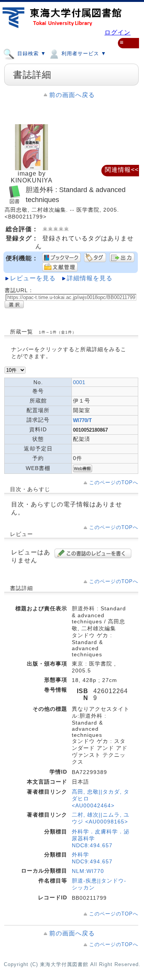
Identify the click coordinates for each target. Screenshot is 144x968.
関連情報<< (122, 169)
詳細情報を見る (90, 278)
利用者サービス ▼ (83, 53)
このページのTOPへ (113, 482)
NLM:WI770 (88, 871)
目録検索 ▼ (30, 53)
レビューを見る (33, 278)
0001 (79, 382)
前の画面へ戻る (72, 95)
